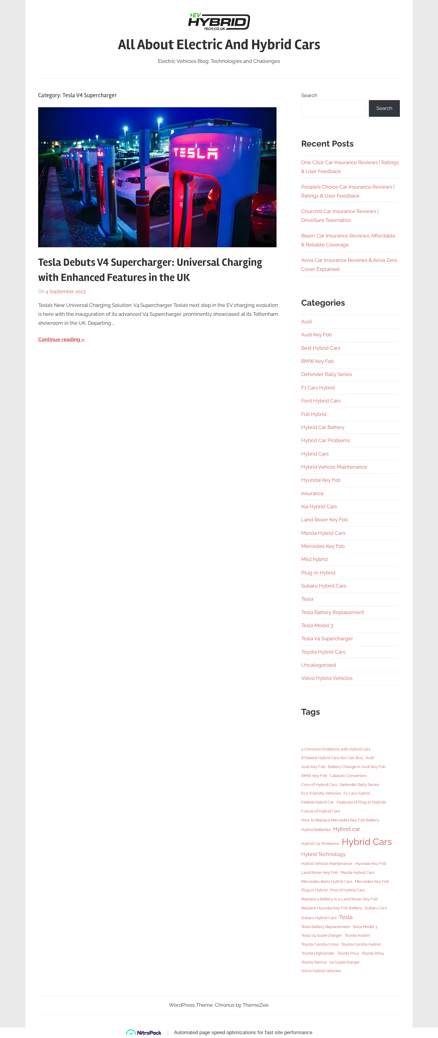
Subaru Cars (376, 907)
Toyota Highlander (318, 953)
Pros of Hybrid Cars (347, 890)
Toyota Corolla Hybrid (360, 944)
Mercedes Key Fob (322, 546)
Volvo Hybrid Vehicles (326, 678)
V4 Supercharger (344, 962)
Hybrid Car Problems (325, 440)
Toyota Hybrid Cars (323, 652)
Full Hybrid (314, 414)
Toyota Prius (348, 953)
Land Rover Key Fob (324, 520)
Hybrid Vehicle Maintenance (334, 467)
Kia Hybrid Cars (319, 506)
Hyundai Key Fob (321, 480)
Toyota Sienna (314, 962)
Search (309, 95)
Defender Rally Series (326, 374)
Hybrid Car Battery (322, 427)
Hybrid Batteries (315, 829)
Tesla (307, 599)
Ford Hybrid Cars (321, 401)
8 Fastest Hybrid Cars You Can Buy (332, 757)
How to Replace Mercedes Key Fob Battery (340, 820)
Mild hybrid (314, 559)
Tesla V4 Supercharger (327, 638)
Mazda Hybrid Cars (323, 533)
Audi (306, 321)
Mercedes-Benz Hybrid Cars (326, 881)
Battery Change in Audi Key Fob (357, 766)
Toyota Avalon (357, 935)
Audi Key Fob (316, 335)
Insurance (312, 493)
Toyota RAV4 (373, 953)
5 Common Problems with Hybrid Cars (335, 749)
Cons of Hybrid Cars (319, 784)
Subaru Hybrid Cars (323, 586)
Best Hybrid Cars (320, 348)
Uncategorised (318, 665)
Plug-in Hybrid (318, 573)
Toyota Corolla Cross (319, 944)
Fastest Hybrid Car (317, 802)
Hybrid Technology (323, 854)
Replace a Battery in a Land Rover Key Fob (339, 898)
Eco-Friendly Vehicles (321, 793)
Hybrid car (346, 829)
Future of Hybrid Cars (320, 811)
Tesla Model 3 (317, 625)
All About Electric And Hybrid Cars (219, 44)
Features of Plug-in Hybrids (361, 802)
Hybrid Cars (315, 454)
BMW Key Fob (317, 361)
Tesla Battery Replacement (332, 612)
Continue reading (59, 339)
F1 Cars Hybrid (318, 388)
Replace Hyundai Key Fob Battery (331, 907)
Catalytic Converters (348, 775)
